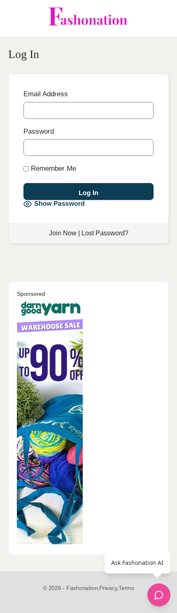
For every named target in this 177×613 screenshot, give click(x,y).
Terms (126, 588)
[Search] (162, 18)
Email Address (45, 94)
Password (38, 131)
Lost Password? (105, 233)
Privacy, (109, 588)
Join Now (63, 233)
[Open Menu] (13, 18)
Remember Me (52, 168)
